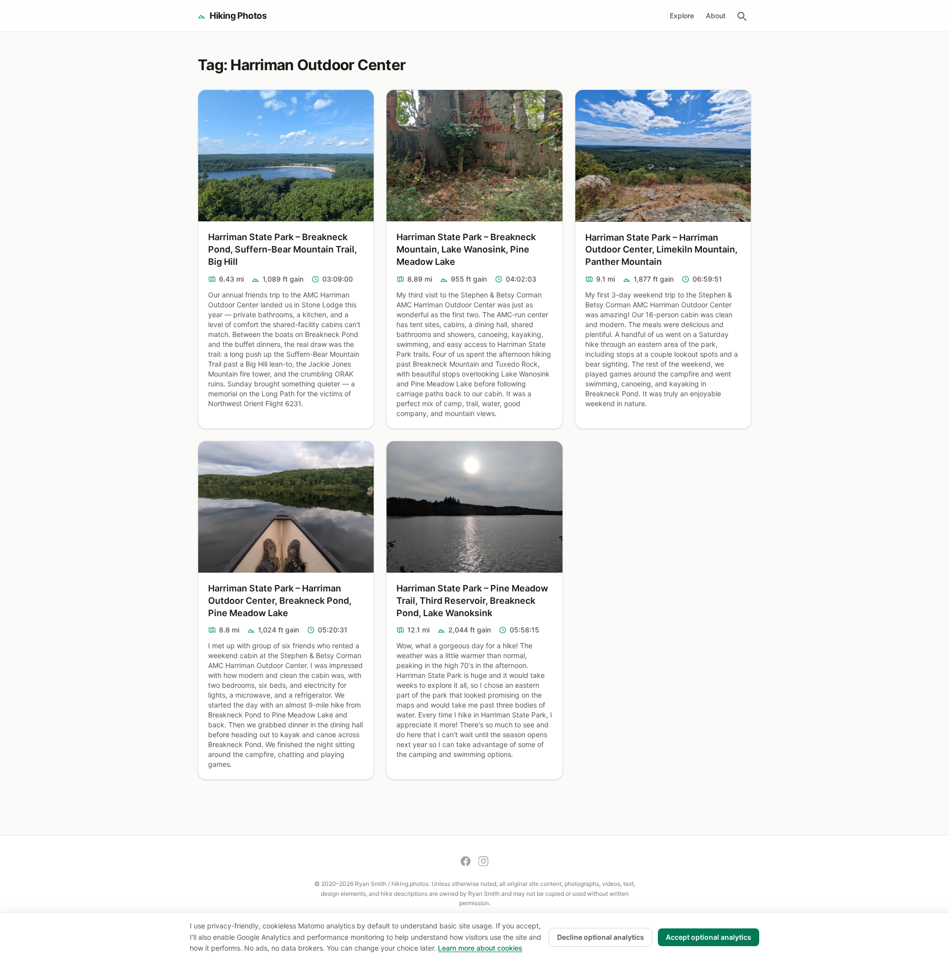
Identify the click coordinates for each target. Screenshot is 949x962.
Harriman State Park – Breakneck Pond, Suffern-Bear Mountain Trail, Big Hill (282, 249)
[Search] (741, 16)
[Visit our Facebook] (466, 861)
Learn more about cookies (480, 948)
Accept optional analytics (708, 937)
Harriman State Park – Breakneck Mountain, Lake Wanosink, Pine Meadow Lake (466, 249)
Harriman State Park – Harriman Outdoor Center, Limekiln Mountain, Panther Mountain (661, 249)
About (716, 15)
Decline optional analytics (600, 937)
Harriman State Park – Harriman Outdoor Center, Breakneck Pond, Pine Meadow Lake (279, 600)
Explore (682, 15)
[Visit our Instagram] (483, 861)
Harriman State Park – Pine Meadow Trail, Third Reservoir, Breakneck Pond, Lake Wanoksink (472, 600)
